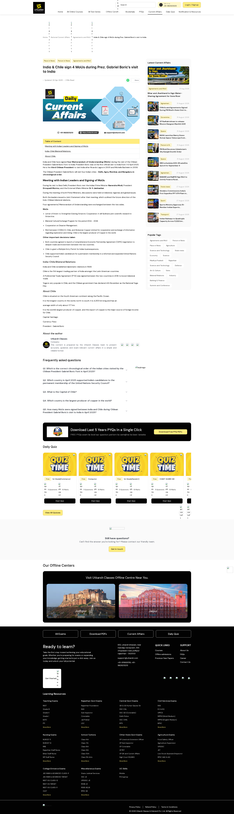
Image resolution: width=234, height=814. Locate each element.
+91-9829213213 (170, 6)
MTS (121, 723)
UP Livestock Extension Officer (131, 739)
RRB (44, 746)
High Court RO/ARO (127, 757)
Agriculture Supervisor (167, 743)
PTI (44, 723)
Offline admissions (163, 654)
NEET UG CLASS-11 (50, 787)
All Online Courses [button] (75, 11)
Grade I (46, 716)
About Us (184, 650)
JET (159, 750)
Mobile (122, 773)
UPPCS (160, 713)
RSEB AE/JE (85, 787)
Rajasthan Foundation (90, 706)
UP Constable (124, 746)
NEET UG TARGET (49, 784)
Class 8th (85, 746)
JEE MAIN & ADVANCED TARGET (55, 777)
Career (183, 658)
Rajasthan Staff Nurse (51, 750)
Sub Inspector (87, 713)
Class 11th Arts (86, 757)
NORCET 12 (47, 743)
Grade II (46, 713)
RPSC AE (84, 791)
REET (45, 706)
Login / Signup (192, 5)
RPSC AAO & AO (164, 757)
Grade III (46, 709)
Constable (85, 716)
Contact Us (185, 662)
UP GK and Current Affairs (129, 753)
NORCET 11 (47, 739)
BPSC (160, 723)
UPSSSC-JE (85, 780)
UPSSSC (161, 746)
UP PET (122, 750)
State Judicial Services (90, 773)
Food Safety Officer (166, 739)
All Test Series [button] (94, 11)
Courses (159, 650)
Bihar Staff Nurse (49, 753)
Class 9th (85, 750)
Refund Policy (150, 807)
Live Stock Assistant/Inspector (170, 753)
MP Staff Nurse (48, 757)
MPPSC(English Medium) (167, 720)
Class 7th (84, 743)
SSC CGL (123, 709)
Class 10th (85, 753)
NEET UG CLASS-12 (50, 780)
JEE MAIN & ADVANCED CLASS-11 (56, 773)
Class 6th (85, 739)
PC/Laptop (123, 777)
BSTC (45, 720)
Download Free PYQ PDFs (170, 432)
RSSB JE (84, 784)
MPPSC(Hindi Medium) (166, 716)
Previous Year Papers (164, 658)
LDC (82, 723)
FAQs (182, 654)
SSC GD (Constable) (127, 713)
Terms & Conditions (169, 807)
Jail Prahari (85, 720)
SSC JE (84, 777)
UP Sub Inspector (126, 743)
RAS (82, 709)
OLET (45, 791)
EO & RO (161, 709)
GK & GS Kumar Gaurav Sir (130, 706)
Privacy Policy (134, 807)
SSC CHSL (123, 720)
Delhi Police (124, 716)
